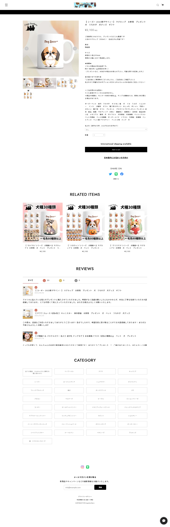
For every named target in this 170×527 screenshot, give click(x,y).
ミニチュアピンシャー (69, 416)
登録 (100, 487)
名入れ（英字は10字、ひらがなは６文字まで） (102, 126)
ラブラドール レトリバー (37, 416)
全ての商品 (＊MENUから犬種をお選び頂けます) (37, 372)
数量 (86, 135)
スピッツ (101, 416)
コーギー (37, 407)
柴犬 (69, 390)
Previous (27, 49)
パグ (132, 390)
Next (75, 49)
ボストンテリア (101, 424)
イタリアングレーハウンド (101, 407)
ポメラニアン (132, 382)
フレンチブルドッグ (37, 390)
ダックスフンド (101, 390)
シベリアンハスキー (37, 433)
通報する (116, 179)
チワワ (101, 371)
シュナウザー (100, 382)
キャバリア (132, 371)
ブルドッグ (132, 433)
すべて (30, 280)
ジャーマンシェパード (69, 424)
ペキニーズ (101, 433)
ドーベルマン (69, 433)
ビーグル (101, 399)
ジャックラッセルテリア (132, 407)
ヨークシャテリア (69, 382)
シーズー (37, 382)
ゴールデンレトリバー (69, 407)
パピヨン (37, 399)
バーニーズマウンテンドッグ (37, 424)
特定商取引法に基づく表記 (85, 500)
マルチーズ (69, 399)
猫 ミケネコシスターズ (37, 441)
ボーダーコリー (132, 424)
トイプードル (69, 371)
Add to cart (116, 149)
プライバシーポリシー (85, 497)
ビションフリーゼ (133, 399)
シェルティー (132, 416)
